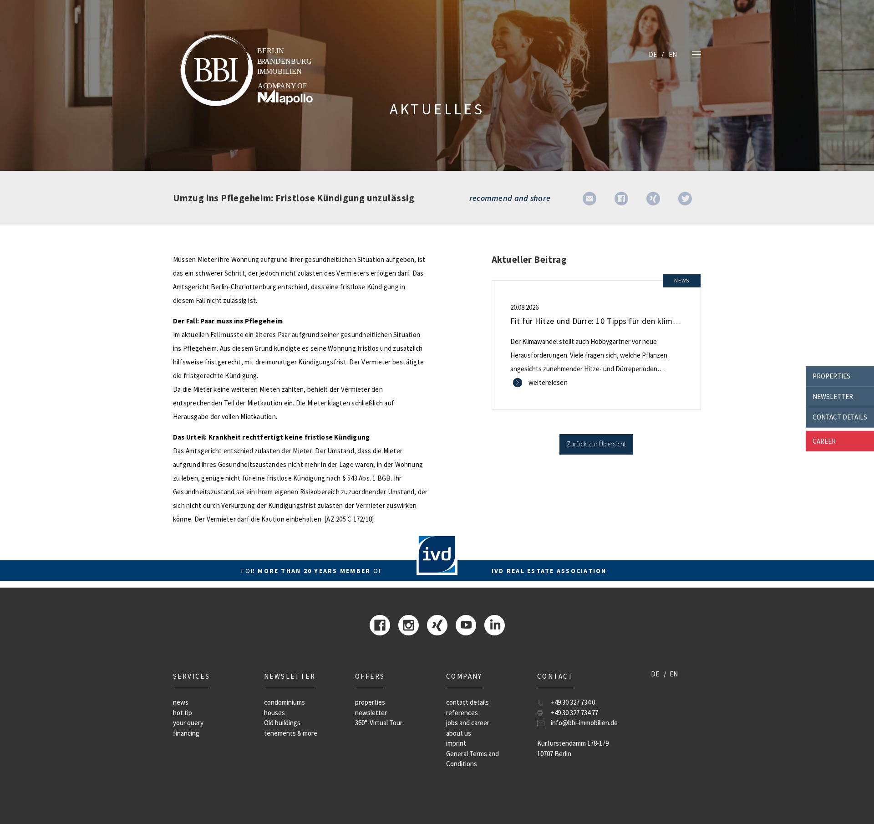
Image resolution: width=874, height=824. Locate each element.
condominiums (284, 702)
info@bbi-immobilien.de (584, 722)
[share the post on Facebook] (621, 198)
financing (186, 733)
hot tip (182, 712)
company (464, 676)
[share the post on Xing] (653, 198)
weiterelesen (548, 382)
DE (653, 54)
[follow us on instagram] (408, 624)
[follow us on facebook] (380, 624)
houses (274, 712)
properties (831, 376)
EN (673, 54)
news (180, 702)
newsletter (833, 396)
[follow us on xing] (437, 624)
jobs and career (467, 722)
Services (191, 676)
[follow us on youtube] (466, 624)
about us (458, 733)
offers (370, 676)
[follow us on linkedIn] (494, 624)
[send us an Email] (589, 198)
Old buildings (282, 722)
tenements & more (290, 733)
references (462, 712)
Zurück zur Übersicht (596, 444)
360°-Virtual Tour (378, 722)
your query (188, 722)
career (824, 440)
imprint (456, 743)
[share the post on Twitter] (685, 198)
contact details (840, 417)
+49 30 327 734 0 (573, 702)
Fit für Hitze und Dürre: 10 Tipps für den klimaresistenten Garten (627, 321)
